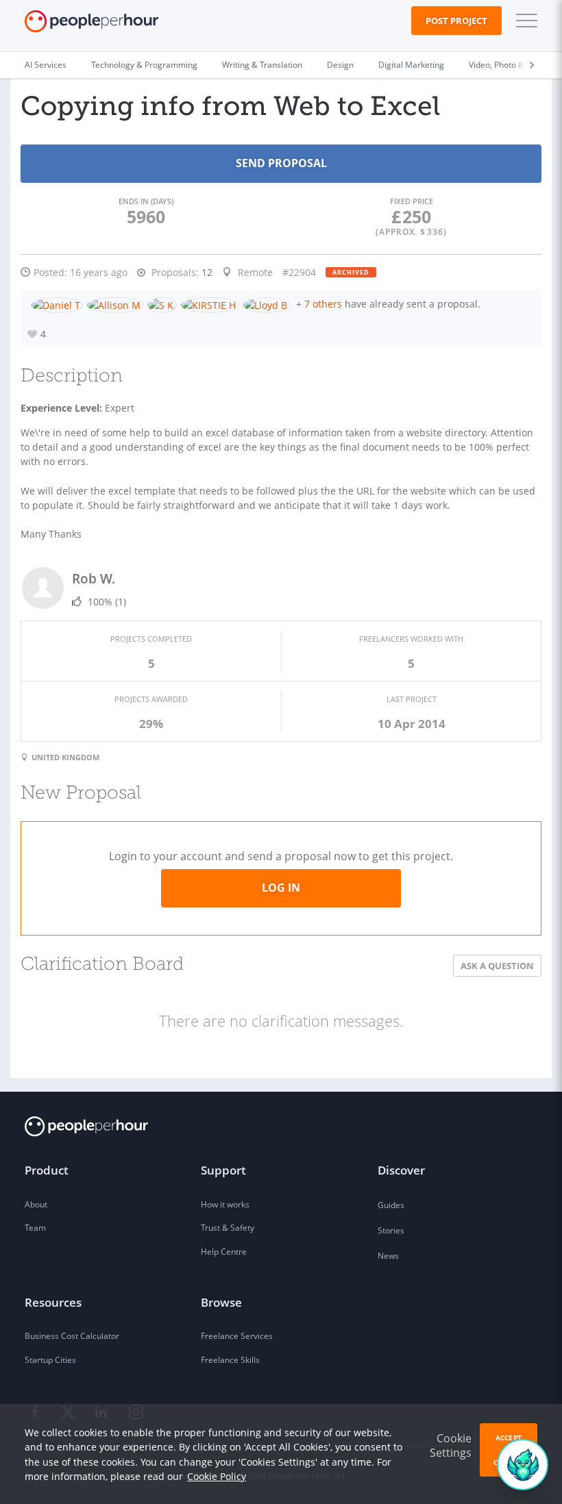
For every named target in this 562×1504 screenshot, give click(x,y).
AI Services (45, 65)
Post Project (456, 20)
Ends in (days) (146, 201)
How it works (225, 1204)
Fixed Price (411, 201)
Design (340, 65)
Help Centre (224, 1251)
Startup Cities (50, 1360)
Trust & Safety (227, 1227)
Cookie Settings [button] (451, 1445)
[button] (523, 20)
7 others (323, 303)
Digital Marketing (411, 65)
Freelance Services (237, 1336)
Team (35, 1227)
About (36, 1204)
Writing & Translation (262, 65)
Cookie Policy (216, 1476)
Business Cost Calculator (72, 1336)
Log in (281, 887)
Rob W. (93, 578)
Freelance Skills (230, 1360)
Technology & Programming (144, 65)
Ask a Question (497, 966)
